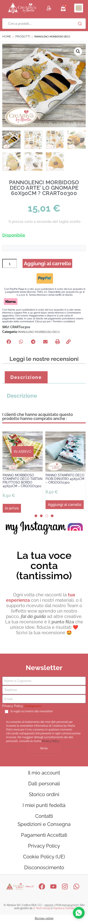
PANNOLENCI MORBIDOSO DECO (39, 332)
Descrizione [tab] (26, 377)
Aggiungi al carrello (47, 263)
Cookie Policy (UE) (44, 857)
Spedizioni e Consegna (44, 824)
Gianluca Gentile (63, 908)
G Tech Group (41, 908)
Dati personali (44, 783)
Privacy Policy (50, 741)
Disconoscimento (44, 867)
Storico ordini (44, 794)
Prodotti (22, 36)
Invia (44, 748)
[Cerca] (80, 23)
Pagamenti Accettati (44, 835)
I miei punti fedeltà (44, 805)
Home (6, 36)
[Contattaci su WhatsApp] (79, 913)
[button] (78, 8)
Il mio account (44, 773)
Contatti (44, 816)
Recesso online (44, 918)
